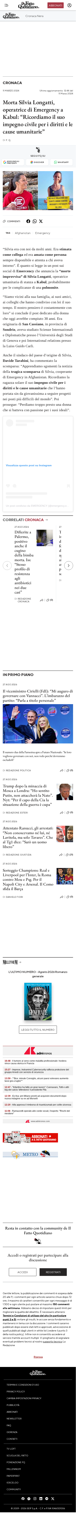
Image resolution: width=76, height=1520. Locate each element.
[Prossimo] (68, 565)
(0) (51, 600)
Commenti (13, 221)
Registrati (53, 1272)
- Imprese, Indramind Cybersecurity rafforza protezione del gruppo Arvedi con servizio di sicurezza (37, 1070)
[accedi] (69, 5)
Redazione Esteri (15, 812)
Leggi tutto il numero (37, 1029)
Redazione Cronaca (23, 600)
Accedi (22, 1272)
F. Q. (7, 140)
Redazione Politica (17, 770)
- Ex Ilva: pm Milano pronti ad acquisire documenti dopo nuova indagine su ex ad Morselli (35, 1097)
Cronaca (12, 82)
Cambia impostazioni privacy (24, 1398)
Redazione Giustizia (17, 854)
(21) (71, 854)
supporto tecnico (52, 1341)
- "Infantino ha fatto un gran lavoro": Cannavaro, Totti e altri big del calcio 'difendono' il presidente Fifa (37, 1088)
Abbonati (55, 5)
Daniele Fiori (13, 897)
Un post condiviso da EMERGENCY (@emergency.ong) (38, 505)
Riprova (38, 1356)
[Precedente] (7, 565)
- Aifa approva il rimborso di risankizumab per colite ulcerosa (38, 1104)
